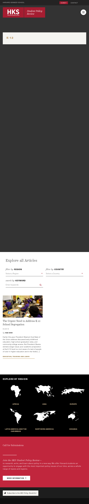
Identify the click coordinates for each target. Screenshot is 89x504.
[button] (24, 273)
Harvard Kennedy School (14, 2)
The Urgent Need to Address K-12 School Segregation (21, 322)
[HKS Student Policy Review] (24, 12)
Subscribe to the (22, 493)
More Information (15, 478)
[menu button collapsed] (83, 12)
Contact (74, 3)
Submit (64, 3)
